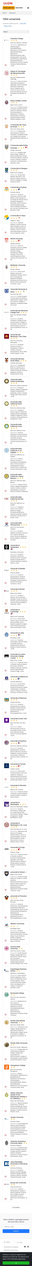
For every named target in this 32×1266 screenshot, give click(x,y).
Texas (18, 129)
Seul (20, 294)
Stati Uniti (23, 23)
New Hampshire (21, 997)
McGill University (16, 239)
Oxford (20, 874)
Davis (23, 408)
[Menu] (27, 8)
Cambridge (13, 79)
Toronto (17, 769)
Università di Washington (15, 803)
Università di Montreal (18, 698)
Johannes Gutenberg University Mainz (18, 1142)
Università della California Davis (16, 403)
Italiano (8, 1242)
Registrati (19, 8)
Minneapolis (13, 342)
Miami (22, 1025)
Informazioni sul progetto (11, 1247)
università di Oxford (17, 872)
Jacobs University (16, 1117)
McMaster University (18, 265)
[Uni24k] (8, 3)
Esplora (5, 31)
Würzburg (19, 1168)
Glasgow (20, 172)
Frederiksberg (21, 973)
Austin (22, 129)
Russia (12, 1100)
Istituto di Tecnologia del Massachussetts (18, 72)
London (20, 105)
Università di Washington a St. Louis (18, 824)
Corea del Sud (14, 294)
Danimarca (13, 973)
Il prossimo (16, 1207)
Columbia (24, 42)
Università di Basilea (17, 568)
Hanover (12, 999)
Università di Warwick (18, 785)
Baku (19, 928)
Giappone (13, 220)
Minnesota (19, 340)
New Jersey (20, 900)
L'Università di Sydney (18, 187)
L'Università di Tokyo (17, 215)
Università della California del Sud (16, 498)
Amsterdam (20, 552)
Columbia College (16, 38)
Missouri (19, 42)
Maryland (19, 314)
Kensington (19, 363)
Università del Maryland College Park (19, 311)
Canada (12, 150)
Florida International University (17, 1021)
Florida (18, 1025)
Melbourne (19, 681)
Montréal (17, 243)
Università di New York (18, 719)
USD (21, 1242)
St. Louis (24, 829)
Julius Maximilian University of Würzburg (18, 1163)
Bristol (20, 593)
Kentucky (19, 1069)
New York (19, 723)
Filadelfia (12, 529)
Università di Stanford (18, 741)
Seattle (26, 806)
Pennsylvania (20, 527)
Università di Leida (17, 633)
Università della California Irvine (16, 425)
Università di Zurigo (17, 847)
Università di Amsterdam (15, 546)
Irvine (23, 430)
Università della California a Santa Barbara (16, 476)
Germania (13, 1121)
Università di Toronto (18, 764)
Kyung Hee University (18, 1183)
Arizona (19, 951)
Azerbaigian (13, 928)
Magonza (18, 1145)
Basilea (18, 572)
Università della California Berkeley (17, 380)
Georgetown (13, 1071)
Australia (12, 192)
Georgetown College (17, 1065)
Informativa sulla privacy (11, 1250)
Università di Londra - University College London (18, 656)
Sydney (18, 192)
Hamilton (17, 269)
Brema (18, 1121)
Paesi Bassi (13, 552)
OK (16, 1263)
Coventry (20, 789)
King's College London (18, 101)
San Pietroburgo (19, 1100)
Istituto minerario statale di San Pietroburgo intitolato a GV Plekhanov (18, 1095)
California (19, 385)
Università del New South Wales (17, 360)
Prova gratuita (8, 8)
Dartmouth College (17, 993)
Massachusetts (21, 77)
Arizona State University (15, 947)
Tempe (23, 951)
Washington (20, 806)
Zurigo (17, 852)
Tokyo (18, 220)
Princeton (13, 902)
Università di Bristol (17, 589)
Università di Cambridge (15, 611)
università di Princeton (18, 896)
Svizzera (12, 572)
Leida (18, 638)
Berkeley (24, 385)
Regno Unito (7, 26)
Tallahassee (24, 1047)
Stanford (24, 746)
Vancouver (18, 150)
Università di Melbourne (19, 677)
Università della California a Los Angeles (16, 450)
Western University (17, 924)
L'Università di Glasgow (18, 168)
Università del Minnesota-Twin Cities (18, 335)
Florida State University (18, 1043)
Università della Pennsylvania (16, 524)
